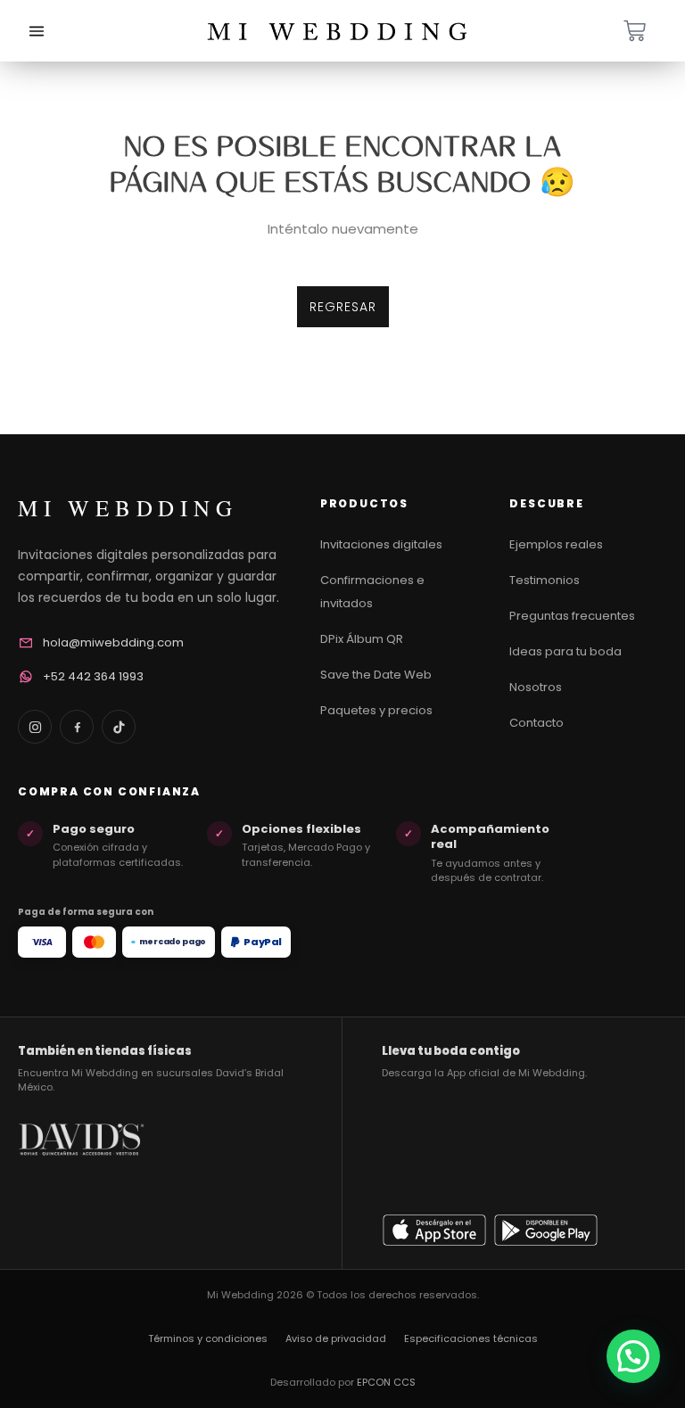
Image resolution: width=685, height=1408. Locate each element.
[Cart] (634, 31)
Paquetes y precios (376, 710)
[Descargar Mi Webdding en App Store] (434, 1230)
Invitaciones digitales (381, 544)
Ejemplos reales (556, 544)
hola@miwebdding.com (113, 642)
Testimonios (544, 580)
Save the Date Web (376, 674)
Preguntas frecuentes (572, 615)
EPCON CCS (386, 1382)
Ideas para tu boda (565, 651)
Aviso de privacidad (335, 1338)
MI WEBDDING (127, 508)
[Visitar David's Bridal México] (81, 1183)
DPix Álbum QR (361, 638)
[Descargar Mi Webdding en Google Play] (545, 1230)
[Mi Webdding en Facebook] (77, 727)
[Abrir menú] (36, 31)
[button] (633, 1356)
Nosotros (535, 687)
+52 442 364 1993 (93, 676)
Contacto (536, 722)
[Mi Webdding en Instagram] (35, 727)
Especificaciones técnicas (471, 1338)
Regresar (342, 307)
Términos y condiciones (208, 1338)
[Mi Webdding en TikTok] (119, 727)
